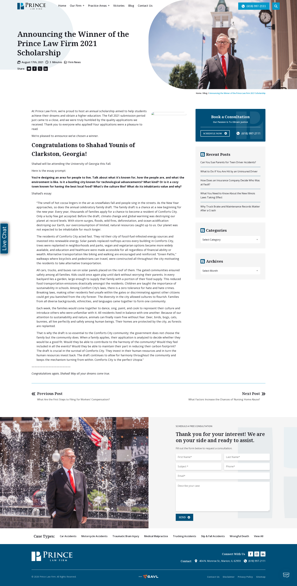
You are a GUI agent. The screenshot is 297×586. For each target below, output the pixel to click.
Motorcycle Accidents (94, 536)
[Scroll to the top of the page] (13, 570)
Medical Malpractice (156, 536)
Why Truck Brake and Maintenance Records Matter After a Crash (230, 208)
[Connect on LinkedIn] (262, 554)
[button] (253, 6)
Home (198, 93)
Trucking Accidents (184, 536)
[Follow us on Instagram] (256, 554)
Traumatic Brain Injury (125, 536)
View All (258, 536)
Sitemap (260, 576)
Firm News (74, 62)
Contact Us (213, 576)
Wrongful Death (239, 536)
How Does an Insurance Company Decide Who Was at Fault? (230, 182)
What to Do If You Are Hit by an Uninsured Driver (229, 171)
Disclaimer (229, 576)
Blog (205, 93)
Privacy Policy (245, 576)
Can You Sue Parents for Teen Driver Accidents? (228, 162)
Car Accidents (68, 536)
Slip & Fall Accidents (213, 536)
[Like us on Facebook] (250, 554)
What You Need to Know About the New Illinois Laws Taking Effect (227, 195)
